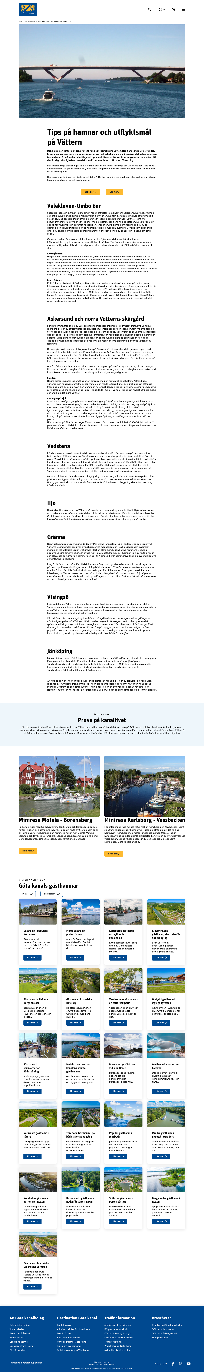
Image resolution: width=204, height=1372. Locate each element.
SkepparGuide (160, 1337)
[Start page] (28, 9)
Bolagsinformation (20, 1324)
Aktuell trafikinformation (117, 1350)
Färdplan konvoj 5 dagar (117, 1333)
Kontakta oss (64, 1324)
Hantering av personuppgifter (26, 1362)
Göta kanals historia (20, 1333)
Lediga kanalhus (19, 1341)
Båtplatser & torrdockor (117, 1329)
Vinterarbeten (17, 1329)
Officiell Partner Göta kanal (72, 1341)
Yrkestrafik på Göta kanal (118, 1345)
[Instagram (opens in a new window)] (180, 1363)
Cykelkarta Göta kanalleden (167, 1324)
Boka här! (90, 192)
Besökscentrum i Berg (21, 1345)
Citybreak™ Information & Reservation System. (115, 1368)
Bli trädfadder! (18, 1350)
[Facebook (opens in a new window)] (173, 1363)
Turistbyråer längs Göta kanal (73, 1350)
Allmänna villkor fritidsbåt (118, 1324)
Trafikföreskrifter (113, 1341)
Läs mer (114, 192)
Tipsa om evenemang (69, 1345)
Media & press (65, 1333)
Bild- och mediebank (68, 1337)
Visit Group (89, 1368)
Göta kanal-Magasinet (164, 1333)
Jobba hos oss (17, 1337)
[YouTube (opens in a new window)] (188, 1363)
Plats (24, 894)
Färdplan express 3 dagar (118, 1337)
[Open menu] (183, 9)
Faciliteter (49, 894)
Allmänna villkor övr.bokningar (73, 1329)
